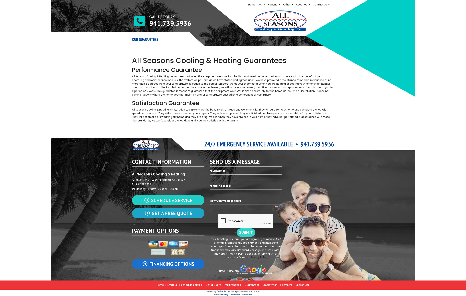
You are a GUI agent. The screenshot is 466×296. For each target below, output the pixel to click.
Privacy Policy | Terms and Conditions (233, 294)
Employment (271, 285)
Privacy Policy (259, 257)
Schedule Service (191, 285)
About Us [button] (302, 4)
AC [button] (260, 4)
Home (252, 4)
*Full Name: (217, 171)
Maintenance (233, 285)
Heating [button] (273, 4)
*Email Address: (220, 186)
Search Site (303, 285)
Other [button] (287, 4)
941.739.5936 (170, 23)
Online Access (224, 291)
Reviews (287, 285)
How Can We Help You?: (225, 201)
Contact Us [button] (320, 4)
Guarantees (252, 285)
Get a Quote (213, 285)
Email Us (172, 285)
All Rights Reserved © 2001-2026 (246, 292)
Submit (246, 232)
